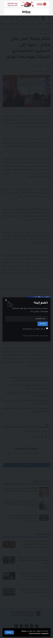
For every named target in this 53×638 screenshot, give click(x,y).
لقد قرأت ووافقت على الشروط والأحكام (34, 329)
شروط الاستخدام (34, 633)
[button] (9, 632)
